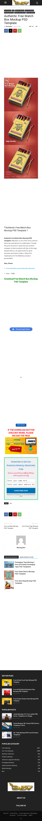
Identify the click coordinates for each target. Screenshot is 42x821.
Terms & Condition (22, 815)
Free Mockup (12, 7)
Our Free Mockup (29, 10)
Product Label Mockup (20, 12)
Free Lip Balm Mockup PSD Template (11, 527)
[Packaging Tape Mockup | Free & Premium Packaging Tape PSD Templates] (9, 564)
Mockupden (9, 26)
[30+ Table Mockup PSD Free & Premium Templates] (7, 735)
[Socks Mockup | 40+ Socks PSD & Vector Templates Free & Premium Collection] (7, 725)
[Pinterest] (15, 31)
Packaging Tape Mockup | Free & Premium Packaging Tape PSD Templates (25, 564)
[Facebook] (6, 31)
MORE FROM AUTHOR (26, 557)
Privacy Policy (13, 813)
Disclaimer (13, 815)
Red (11, 503)
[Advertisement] (21, 56)
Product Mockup (30, 12)
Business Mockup (20, 10)
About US (5, 813)
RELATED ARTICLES (11, 557)
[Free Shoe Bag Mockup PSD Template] (9, 584)
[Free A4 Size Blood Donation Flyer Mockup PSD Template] (7, 692)
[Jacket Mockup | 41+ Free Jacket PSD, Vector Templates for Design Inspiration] (7, 716)
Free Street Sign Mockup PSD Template (30, 527)
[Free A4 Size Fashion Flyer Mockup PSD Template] (7, 701)
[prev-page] (5, 590)
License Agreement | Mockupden (28, 813)
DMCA (30, 815)
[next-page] (8, 590)
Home (5, 7)
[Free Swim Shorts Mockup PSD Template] (9, 575)
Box (19, 7)
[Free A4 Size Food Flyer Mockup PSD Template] (7, 682)
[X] (11, 31)
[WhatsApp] (19, 31)
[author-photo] (21, 545)
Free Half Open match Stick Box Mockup (20, 268)
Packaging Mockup (9, 12)
